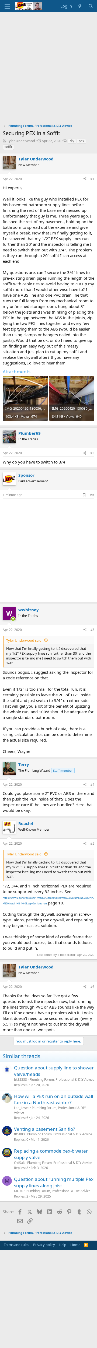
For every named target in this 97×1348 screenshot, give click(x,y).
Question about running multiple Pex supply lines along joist (53, 1182)
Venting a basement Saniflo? (44, 1129)
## (92, 495)
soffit (8, 147)
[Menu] (7, 6)
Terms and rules (16, 1244)
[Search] (90, 6)
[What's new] (80, 6)
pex (81, 141)
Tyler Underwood (21, 140)
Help (62, 1244)
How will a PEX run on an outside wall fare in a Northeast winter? (53, 1099)
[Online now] (13, 619)
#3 (92, 629)
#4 (92, 784)
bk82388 (20, 1079)
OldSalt (19, 1162)
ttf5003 (19, 1134)
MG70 (18, 1191)
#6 (92, 986)
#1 (92, 179)
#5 (92, 843)
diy (72, 141)
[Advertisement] (48, 63)
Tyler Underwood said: (24, 640)
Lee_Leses (21, 1107)
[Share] (84, 179)
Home (75, 1244)
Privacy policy (44, 1244)
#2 (92, 453)
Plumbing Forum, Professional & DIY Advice (61, 1079)
